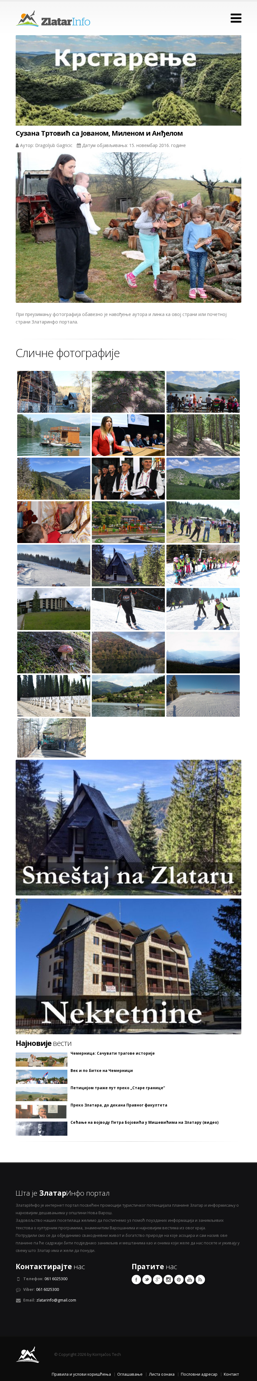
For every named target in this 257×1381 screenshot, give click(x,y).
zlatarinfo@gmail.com (56, 1300)
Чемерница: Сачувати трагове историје (113, 1053)
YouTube (189, 1279)
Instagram (168, 1279)
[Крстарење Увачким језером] (128, 92)
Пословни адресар (199, 1374)
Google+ (157, 1279)
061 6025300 (56, 1278)
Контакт (231, 1374)
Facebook (136, 1279)
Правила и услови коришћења (81, 1374)
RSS (200, 1279)
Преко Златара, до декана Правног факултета (119, 1105)
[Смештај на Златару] (128, 827)
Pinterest (179, 1279)
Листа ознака (162, 1374)
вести (43, 1043)
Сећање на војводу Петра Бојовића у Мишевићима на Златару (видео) (144, 1122)
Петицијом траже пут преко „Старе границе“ (118, 1088)
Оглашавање (130, 1374)
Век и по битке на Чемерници (102, 1070)
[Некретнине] (128, 966)
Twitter (147, 1279)
